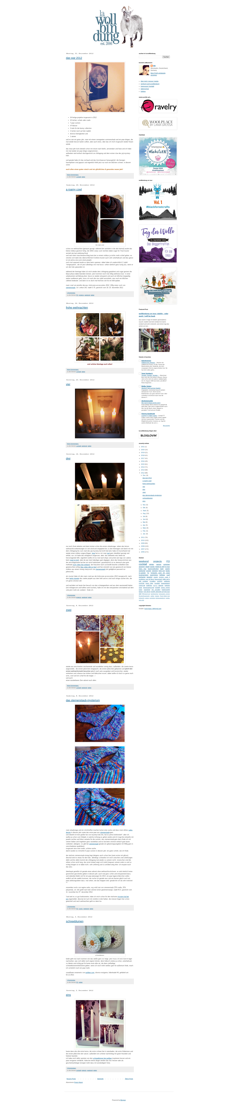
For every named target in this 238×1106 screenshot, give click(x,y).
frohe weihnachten (77, 307)
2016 (143, 461)
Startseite (100, 1079)
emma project (165, 587)
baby (162, 569)
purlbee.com (90, 972)
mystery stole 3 (164, 577)
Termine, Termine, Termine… (150, 375)
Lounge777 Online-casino (149, 415)
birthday (162, 575)
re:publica (152, 581)
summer (166, 564)
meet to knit (74, 560)
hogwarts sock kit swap (160, 573)
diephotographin (147, 401)
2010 (143, 540)
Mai (144, 522)
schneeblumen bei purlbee (102, 1058)
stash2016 (147, 589)
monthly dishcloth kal (157, 591)
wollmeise (149, 585)
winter (83, 177)
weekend (87, 295)
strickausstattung (160, 598)
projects (81, 295)
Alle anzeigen (166, 425)
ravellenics (142, 579)
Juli (144, 516)
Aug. (144, 513)
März (145, 528)
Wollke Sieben (146, 386)
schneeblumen (74, 921)
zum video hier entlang (81, 565)
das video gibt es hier (88, 567)
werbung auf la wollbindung (150, 84)
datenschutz (145, 89)
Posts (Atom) (78, 1082)
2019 (143, 452)
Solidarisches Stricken (148, 362)
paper (140, 589)
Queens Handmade (148, 414)
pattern (147, 598)
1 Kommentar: (71, 293)
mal (108, 553)
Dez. (144, 475)
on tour (167, 567)
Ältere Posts (129, 1079)
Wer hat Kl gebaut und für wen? (151, 403)
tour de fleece (150, 579)
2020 (143, 450)
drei (68, 458)
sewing (156, 577)
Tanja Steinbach (147, 373)
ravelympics (154, 575)
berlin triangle (74, 578)
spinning (155, 571)
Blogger (123, 1100)
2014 (143, 467)
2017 (143, 458)
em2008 (157, 587)
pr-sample (142, 573)
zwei (68, 610)
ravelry (167, 569)
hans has (142, 569)
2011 (143, 537)
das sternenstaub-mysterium (83, 700)
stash (147, 567)
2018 (143, 455)
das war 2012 (74, 57)
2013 (143, 470)
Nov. (144, 505)
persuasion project (164, 594)
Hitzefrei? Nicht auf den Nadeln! (151, 388)
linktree (143, 91)
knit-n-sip (162, 571)
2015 (143, 464)
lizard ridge (149, 583)
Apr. (144, 525)
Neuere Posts (71, 1079)
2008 (143, 546)
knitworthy (142, 598)
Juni (144, 519)
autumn (142, 567)
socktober (152, 598)
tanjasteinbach (165, 583)
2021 (143, 447)
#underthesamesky (144, 596)
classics (157, 596)
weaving (149, 577)
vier (68, 384)
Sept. (145, 510)
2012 (143, 473)
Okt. (144, 508)
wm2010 (159, 581)
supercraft (142, 585)
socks (81, 908)
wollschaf (142, 571)
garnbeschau (154, 594)
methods (167, 585)
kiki (154, 66)
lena (93, 553)
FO (77, 295)
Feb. (144, 531)
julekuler (160, 585)
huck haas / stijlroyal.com (152, 609)
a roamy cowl (74, 189)
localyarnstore (143, 575)
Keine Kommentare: (73, 174)
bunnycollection (153, 569)
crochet (148, 571)
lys (148, 573)
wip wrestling (156, 589)
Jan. (144, 534)
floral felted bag (165, 596)
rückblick (157, 583)
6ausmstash (158, 579)
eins (68, 994)
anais (140, 587)
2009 (143, 543)
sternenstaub (70, 288)
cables (152, 596)
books (168, 571)
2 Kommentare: (71, 1068)
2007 (143, 549)
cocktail (78, 177)
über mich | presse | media (149, 81)
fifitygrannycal (146, 594)
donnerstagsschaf (148, 587)
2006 (143, 552)
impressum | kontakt (147, 86)
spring (158, 564)
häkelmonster (146, 361)
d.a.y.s (155, 585)
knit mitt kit (147, 591)
